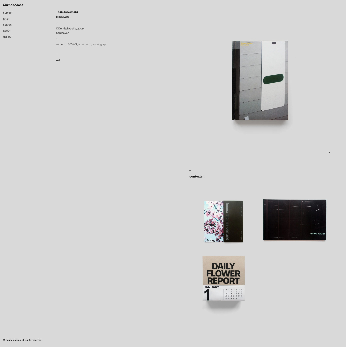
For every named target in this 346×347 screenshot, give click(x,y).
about (6, 30)
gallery (7, 36)
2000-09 (72, 44)
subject (7, 12)
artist (6, 18)
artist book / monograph (93, 44)
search (7, 24)
